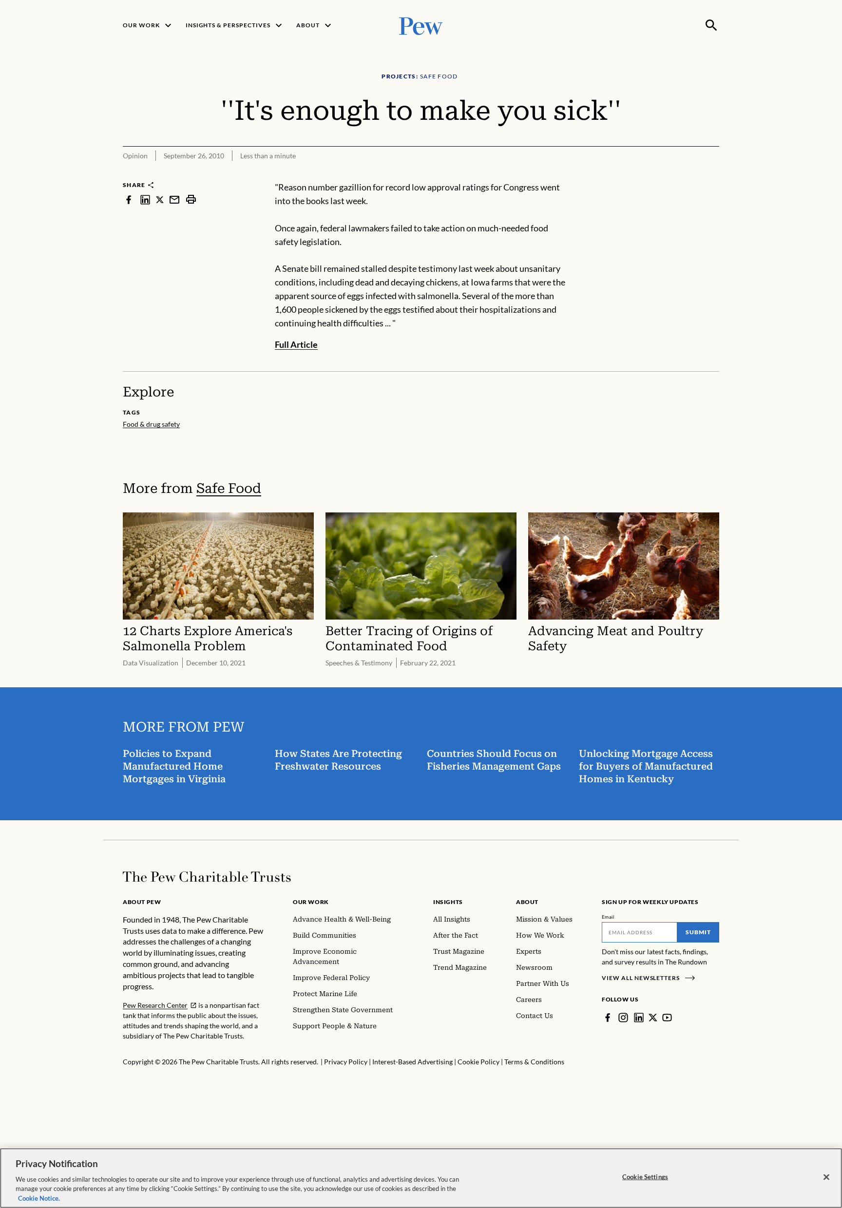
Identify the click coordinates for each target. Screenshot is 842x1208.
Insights (448, 902)
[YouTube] (667, 1017)
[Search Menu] (711, 25)
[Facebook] (607, 1017)
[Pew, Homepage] (421, 25)
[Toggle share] (713, 174)
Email (608, 916)
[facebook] (128, 199)
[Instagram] (623, 1017)
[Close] (826, 1177)
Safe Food (228, 488)
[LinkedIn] (639, 1017)
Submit (698, 932)
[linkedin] (145, 199)
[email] (174, 199)
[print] (191, 199)
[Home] (207, 876)
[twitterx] (160, 199)
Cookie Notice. (39, 1198)
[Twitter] (653, 1017)
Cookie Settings (645, 1177)
